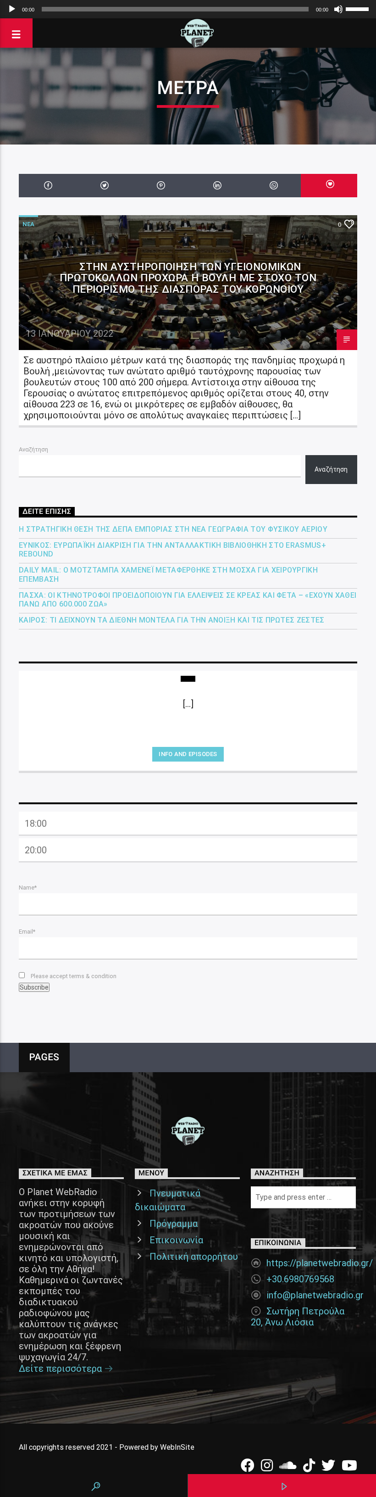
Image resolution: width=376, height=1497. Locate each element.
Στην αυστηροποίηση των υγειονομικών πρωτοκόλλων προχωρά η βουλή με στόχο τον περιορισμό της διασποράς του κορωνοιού (188, 278)
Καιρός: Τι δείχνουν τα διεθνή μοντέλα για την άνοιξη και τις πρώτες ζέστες (172, 620)
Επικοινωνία (176, 1240)
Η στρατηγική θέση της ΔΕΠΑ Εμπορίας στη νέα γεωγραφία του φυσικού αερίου (173, 529)
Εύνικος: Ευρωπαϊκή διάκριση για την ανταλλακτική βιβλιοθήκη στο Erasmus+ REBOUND (172, 549)
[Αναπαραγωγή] (12, 9)
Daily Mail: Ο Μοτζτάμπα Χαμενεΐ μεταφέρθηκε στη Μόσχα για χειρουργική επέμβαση (168, 574)
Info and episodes (188, 754)
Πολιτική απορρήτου (193, 1256)
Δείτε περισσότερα (61, 1368)
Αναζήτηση (33, 449)
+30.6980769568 (300, 1279)
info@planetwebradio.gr (315, 1295)
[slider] (358, 8)
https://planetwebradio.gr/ (319, 1263)
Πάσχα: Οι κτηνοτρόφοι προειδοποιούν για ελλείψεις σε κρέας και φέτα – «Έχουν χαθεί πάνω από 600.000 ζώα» (187, 599)
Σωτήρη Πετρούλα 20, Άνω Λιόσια (297, 1317)
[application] (188, 9)
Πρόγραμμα (173, 1223)
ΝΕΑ (28, 224)
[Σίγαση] (338, 9)
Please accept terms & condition (72, 976)
